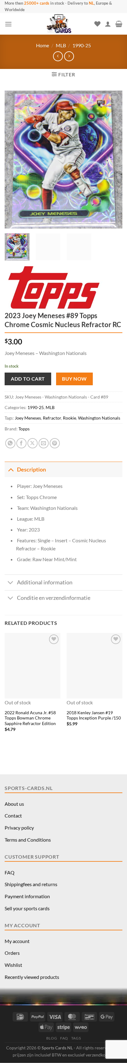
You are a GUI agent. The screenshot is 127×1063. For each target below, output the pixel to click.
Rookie (69, 418)
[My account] (108, 24)
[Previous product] (69, 56)
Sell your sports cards (27, 908)
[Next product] (58, 56)
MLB (61, 45)
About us (14, 804)
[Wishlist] (97, 24)
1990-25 (81, 45)
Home (42, 45)
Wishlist (13, 965)
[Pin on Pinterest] (55, 443)
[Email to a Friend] (44, 443)
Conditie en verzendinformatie (53, 598)
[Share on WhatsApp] (10, 443)
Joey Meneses (28, 418)
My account (17, 941)
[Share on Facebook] (21, 443)
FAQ (9, 872)
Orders (12, 953)
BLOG (51, 1038)
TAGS (76, 1038)
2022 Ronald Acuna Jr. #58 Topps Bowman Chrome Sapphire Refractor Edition (30, 718)
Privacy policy (19, 827)
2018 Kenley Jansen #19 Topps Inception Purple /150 (94, 715)
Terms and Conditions (28, 840)
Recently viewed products (32, 977)
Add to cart (28, 379)
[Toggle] (11, 469)
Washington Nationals (99, 418)
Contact (13, 815)
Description (31, 469)
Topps (24, 428)
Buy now (74, 379)
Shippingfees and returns (31, 884)
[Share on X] (32, 443)
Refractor (52, 418)
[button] (8, 24)
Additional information (44, 582)
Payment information (27, 896)
